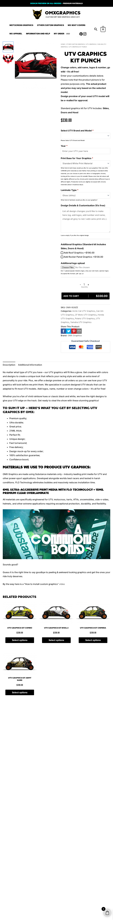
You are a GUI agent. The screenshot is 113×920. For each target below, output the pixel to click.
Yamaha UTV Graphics (81, 322)
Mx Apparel (16, 33)
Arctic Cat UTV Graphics (83, 311)
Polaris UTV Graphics (85, 318)
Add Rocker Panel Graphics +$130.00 (83, 256)
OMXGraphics (62, 13)
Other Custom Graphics (50, 25)
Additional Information (30, 364)
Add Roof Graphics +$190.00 (78, 252)
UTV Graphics (91, 44)
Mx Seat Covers (76, 25)
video (62, 584)
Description (9, 364)
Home (63, 44)
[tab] (9, 365)
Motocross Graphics (21, 25)
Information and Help (38, 33)
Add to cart (85, 296)
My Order (59, 33)
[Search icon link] (96, 29)
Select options (19, 640)
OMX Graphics (75, 335)
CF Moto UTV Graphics (86, 315)
